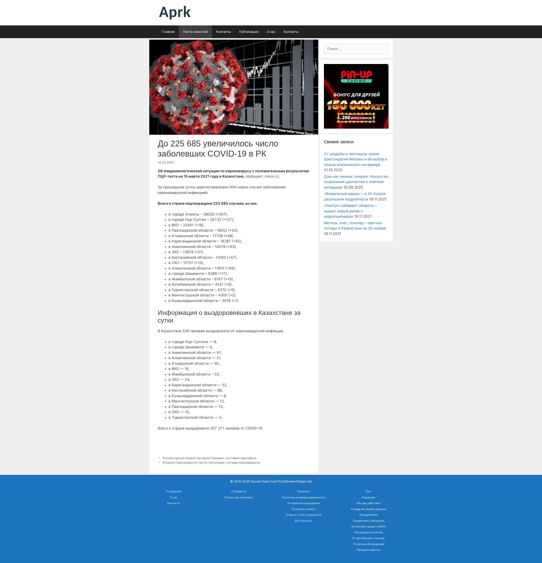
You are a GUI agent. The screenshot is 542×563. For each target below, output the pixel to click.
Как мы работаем (368, 503)
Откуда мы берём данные (368, 509)
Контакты (223, 32)
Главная (168, 32)
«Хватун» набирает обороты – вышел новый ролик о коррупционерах (350, 210)
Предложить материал (368, 520)
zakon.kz (271, 176)
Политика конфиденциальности (303, 497)
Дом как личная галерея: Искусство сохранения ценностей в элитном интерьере (356, 181)
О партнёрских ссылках (368, 538)
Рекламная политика (368, 532)
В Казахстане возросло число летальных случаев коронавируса (211, 462)
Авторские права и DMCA (368, 526)
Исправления (368, 514)
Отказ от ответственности (304, 514)
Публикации (248, 32)
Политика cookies (303, 509)
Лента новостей (195, 32)
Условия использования (303, 503)
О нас (271, 32)
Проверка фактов (368, 549)
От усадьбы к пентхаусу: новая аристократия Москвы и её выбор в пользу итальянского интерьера (355, 159)
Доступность (303, 520)
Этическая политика (238, 497)
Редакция (368, 497)
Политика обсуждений (368, 544)
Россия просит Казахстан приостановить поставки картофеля (209, 458)
